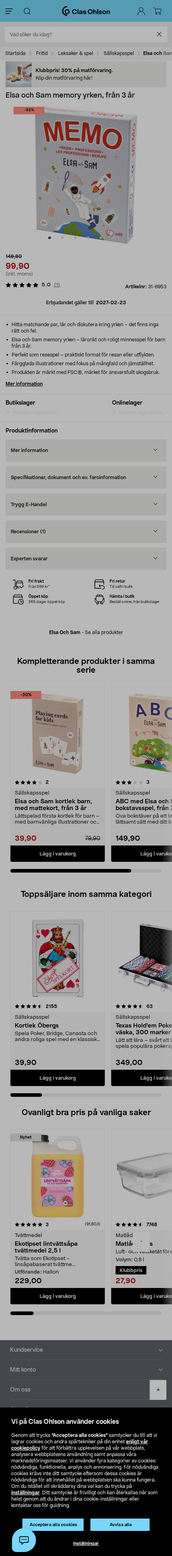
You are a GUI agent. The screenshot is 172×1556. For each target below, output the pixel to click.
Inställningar (86, 1543)
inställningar (25, 1492)
